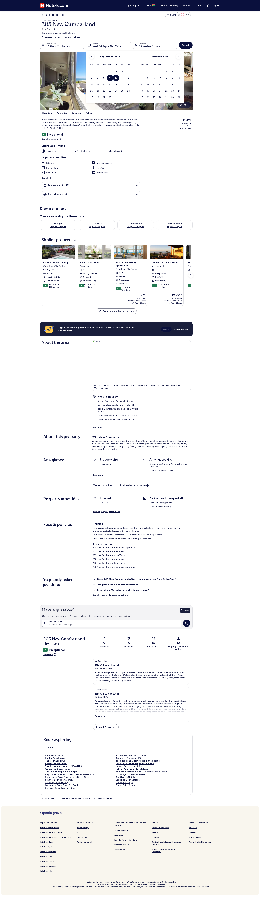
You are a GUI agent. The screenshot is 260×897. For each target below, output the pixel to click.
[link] (185, 14)
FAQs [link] (79, 832)
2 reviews (48, 654)
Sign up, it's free (181, 329)
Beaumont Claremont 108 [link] (129, 758)
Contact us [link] (82, 837)
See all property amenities (106, 511)
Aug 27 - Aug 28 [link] (97, 226)
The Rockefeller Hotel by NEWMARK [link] (63, 766)
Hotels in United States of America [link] (55, 837)
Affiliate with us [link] (121, 830)
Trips (198, 5)
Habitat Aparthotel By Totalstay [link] (132, 769)
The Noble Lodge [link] (124, 782)
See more (97, 427)
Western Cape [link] (68, 798)
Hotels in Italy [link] (46, 871)
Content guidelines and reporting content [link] (166, 843)
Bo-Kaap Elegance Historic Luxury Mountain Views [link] (141, 771)
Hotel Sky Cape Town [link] (56, 763)
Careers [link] (192, 832)
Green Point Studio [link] (125, 785)
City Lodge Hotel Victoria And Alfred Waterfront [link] (70, 774)
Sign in (216, 5)
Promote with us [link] (121, 845)
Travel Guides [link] (195, 837)
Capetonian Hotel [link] (54, 755)
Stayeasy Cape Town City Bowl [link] (60, 788)
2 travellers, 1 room (149, 46)
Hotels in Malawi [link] (47, 842)
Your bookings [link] (83, 827)
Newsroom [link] (119, 835)
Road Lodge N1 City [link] (125, 777)
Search (186, 45)
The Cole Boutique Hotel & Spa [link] (61, 771)
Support (187, 5)
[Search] (186, 623)
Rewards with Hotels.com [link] (200, 842)
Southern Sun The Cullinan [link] (59, 779)
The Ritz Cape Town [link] (55, 760)
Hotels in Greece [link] (47, 856)
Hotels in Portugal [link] (48, 866)
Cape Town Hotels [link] (83, 798)
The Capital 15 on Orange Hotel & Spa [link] (135, 763)
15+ (186, 105)
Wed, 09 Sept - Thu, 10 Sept (108, 46)
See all (45, 178)
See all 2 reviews (50, 139)
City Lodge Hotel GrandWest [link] (130, 774)
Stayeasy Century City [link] (56, 782)
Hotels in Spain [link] (46, 847)
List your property (168, 5)
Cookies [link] (155, 837)
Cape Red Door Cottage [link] (128, 779)
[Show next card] (190, 275)
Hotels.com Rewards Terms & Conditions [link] (164, 850)
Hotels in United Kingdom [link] (51, 832)
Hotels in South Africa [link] (49, 827)
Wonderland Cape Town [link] (57, 769)
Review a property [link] (85, 842)
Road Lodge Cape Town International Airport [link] (68, 777)
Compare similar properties (118, 311)
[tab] (50, 747)
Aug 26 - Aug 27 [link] (58, 226)
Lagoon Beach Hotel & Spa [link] (129, 766)
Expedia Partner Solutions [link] (125, 840)
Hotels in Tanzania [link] (48, 851)
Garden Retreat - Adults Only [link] (131, 755)
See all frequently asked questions (110, 595)
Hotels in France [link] (47, 861)
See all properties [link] (55, 14)
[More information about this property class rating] (53, 28)
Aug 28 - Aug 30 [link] (135, 226)
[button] (104, 71)
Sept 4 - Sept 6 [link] (174, 226)
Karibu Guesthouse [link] (55, 758)
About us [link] (193, 827)
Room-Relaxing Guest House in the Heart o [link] (138, 760)
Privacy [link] (155, 832)
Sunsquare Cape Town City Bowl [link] (61, 785)
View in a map (101, 388)
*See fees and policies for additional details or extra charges (119, 485)
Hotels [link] (44, 798)
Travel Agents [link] (120, 849)
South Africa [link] (54, 798)
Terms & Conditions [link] (160, 827)
